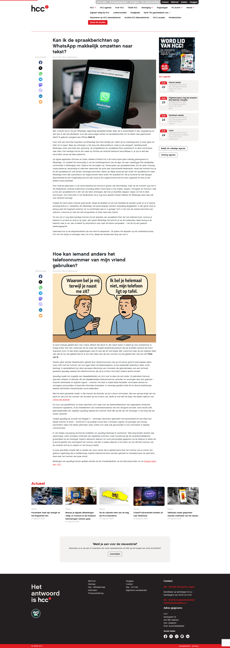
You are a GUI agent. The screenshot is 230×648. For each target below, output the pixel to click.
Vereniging (146, 7)
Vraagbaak (135, 12)
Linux (171, 130)
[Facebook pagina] (165, 636)
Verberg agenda (168, 155)
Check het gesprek (61, 399)
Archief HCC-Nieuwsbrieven (136, 17)
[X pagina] (171, 636)
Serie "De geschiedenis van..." (157, 12)
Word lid (91, 581)
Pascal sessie (175, 82)
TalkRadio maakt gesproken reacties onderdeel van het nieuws (182, 514)
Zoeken (184, 2)
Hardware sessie (176, 115)
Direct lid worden (97, 22)
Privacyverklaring (95, 593)
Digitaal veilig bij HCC (99, 12)
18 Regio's (134, 2)
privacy (195, 646)
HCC (92, 7)
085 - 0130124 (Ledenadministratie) (179, 600)
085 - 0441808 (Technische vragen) (179, 587)
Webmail (174, 2)
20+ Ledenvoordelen (150, 2)
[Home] (58, 8)
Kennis (189, 7)
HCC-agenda (105, 7)
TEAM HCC (133, 7)
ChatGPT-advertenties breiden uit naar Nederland (148, 514)
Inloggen (193, 2)
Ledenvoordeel (119, 12)
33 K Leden (102, 2)
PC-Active (176, 7)
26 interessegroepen (118, 2)
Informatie (92, 590)
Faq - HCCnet (132, 587)
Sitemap (91, 584)
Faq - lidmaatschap (96, 587)
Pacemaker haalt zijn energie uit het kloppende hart (45, 514)
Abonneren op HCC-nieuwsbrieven (105, 17)
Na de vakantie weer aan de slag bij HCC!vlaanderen (114, 514)
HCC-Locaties (159, 17)
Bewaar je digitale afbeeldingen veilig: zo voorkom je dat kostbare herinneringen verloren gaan (80, 516)
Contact (165, 2)
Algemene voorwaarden (136, 590)
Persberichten (175, 17)
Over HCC (119, 7)
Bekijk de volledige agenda (173, 148)
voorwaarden (184, 646)
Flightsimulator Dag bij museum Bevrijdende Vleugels (183, 99)
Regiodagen (162, 7)
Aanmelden (115, 554)
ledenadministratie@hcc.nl (175, 603)
